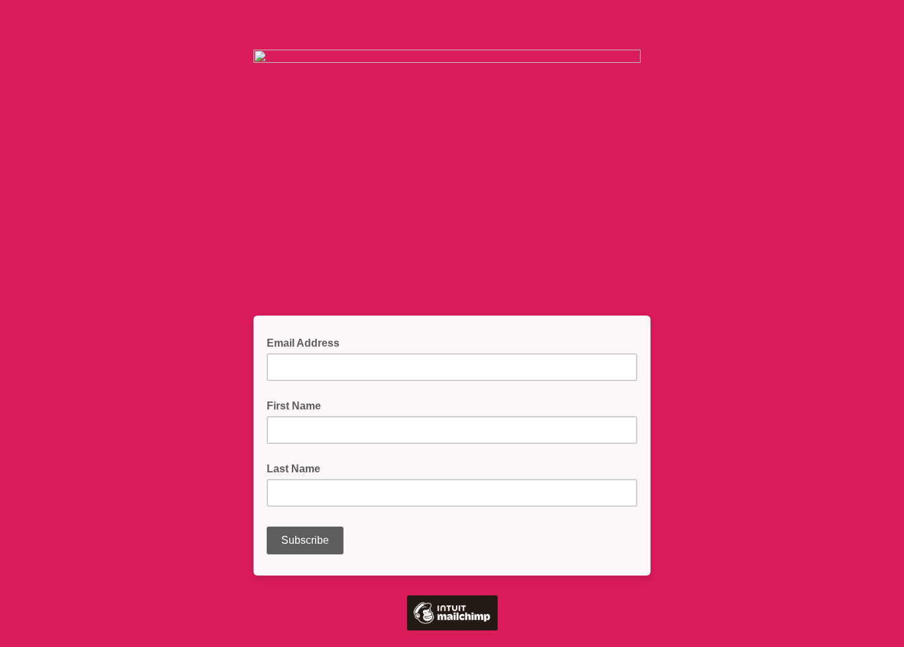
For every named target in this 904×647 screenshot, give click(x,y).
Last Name (293, 468)
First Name (294, 405)
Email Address (307, 342)
